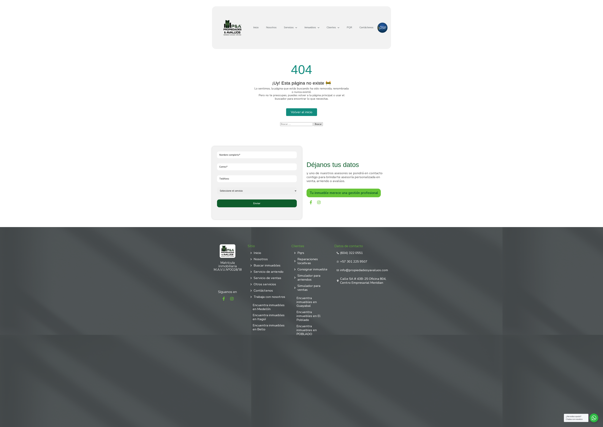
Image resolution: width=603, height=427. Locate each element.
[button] (290, 27)
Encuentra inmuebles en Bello (269, 327)
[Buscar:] (296, 124)
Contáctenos (366, 27)
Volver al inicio (301, 112)
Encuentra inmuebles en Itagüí (269, 317)
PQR (349, 27)
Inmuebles (310, 27)
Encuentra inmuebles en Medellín (269, 307)
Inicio (256, 27)
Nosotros (271, 27)
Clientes (331, 27)
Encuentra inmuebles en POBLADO (306, 330)
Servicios (289, 27)
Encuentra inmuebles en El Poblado (308, 316)
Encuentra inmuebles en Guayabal (306, 302)
